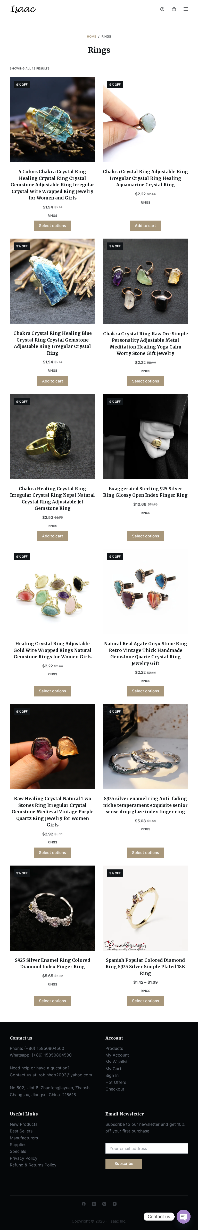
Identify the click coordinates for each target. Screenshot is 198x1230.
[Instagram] (104, 1204)
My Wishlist (116, 1061)
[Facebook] (84, 1204)
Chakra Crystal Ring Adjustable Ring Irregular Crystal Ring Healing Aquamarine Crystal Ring (145, 178)
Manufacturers (24, 1137)
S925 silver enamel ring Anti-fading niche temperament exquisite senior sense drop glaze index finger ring (145, 805)
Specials (18, 1151)
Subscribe (123, 1163)
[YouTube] (115, 1204)
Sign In (112, 1075)
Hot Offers (115, 1082)
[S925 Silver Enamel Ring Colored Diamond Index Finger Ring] (52, 908)
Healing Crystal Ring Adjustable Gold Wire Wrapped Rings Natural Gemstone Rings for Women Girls (52, 650)
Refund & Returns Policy (33, 1164)
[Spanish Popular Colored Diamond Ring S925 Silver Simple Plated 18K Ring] (145, 908)
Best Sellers (21, 1130)
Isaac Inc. (117, 1221)
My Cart (113, 1068)
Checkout (114, 1089)
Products (114, 1048)
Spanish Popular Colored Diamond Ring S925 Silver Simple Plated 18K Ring (145, 966)
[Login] (162, 9)
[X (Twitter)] (94, 1204)
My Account (117, 1055)
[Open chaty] (184, 1217)
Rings (52, 215)
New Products (23, 1124)
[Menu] (186, 9)
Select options (52, 225)
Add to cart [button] (145, 225)
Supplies (18, 1144)
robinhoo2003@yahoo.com (65, 1074)
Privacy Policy (23, 1158)
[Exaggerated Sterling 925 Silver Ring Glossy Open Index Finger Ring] (145, 436)
